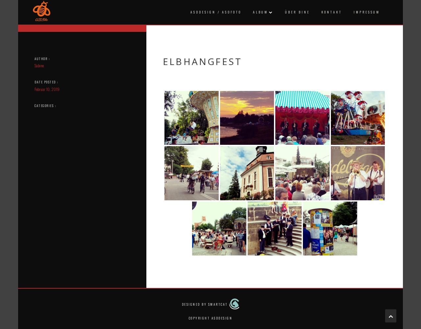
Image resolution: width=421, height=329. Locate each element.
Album (260, 12)
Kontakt (331, 12)
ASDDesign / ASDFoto (215, 12)
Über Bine (297, 12)
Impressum (367, 12)
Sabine (39, 65)
